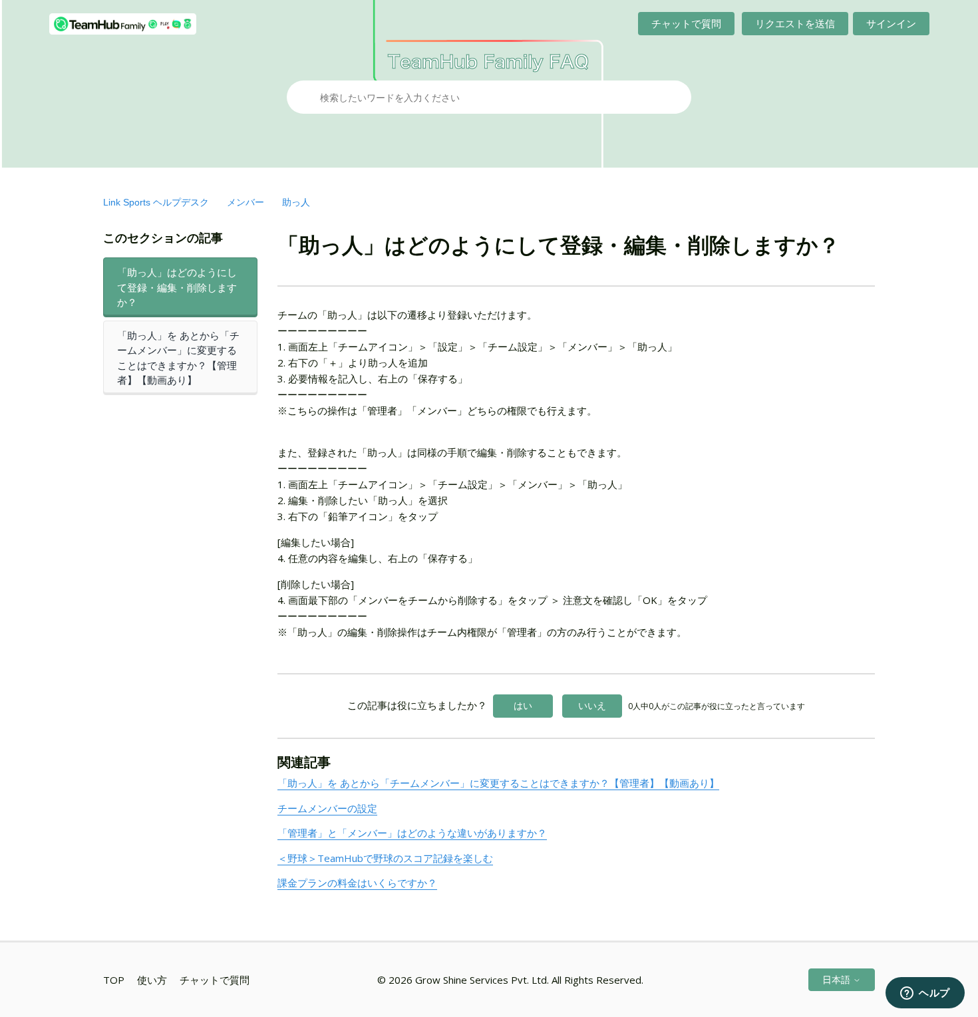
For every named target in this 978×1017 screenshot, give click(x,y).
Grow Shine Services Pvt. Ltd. (482, 979)
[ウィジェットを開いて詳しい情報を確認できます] (925, 993)
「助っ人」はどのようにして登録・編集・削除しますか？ (177, 287)
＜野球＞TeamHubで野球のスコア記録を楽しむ (385, 858)
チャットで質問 (686, 23)
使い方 (152, 979)
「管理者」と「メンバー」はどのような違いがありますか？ (412, 832)
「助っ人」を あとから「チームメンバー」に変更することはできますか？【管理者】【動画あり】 (178, 358)
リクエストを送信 (795, 23)
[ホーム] (122, 24)
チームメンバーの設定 (327, 808)
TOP (113, 979)
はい (523, 705)
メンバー (245, 202)
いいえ (592, 705)
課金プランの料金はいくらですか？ (357, 882)
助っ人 (296, 202)
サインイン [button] (891, 23)
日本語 (837, 979)
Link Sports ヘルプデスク (156, 202)
